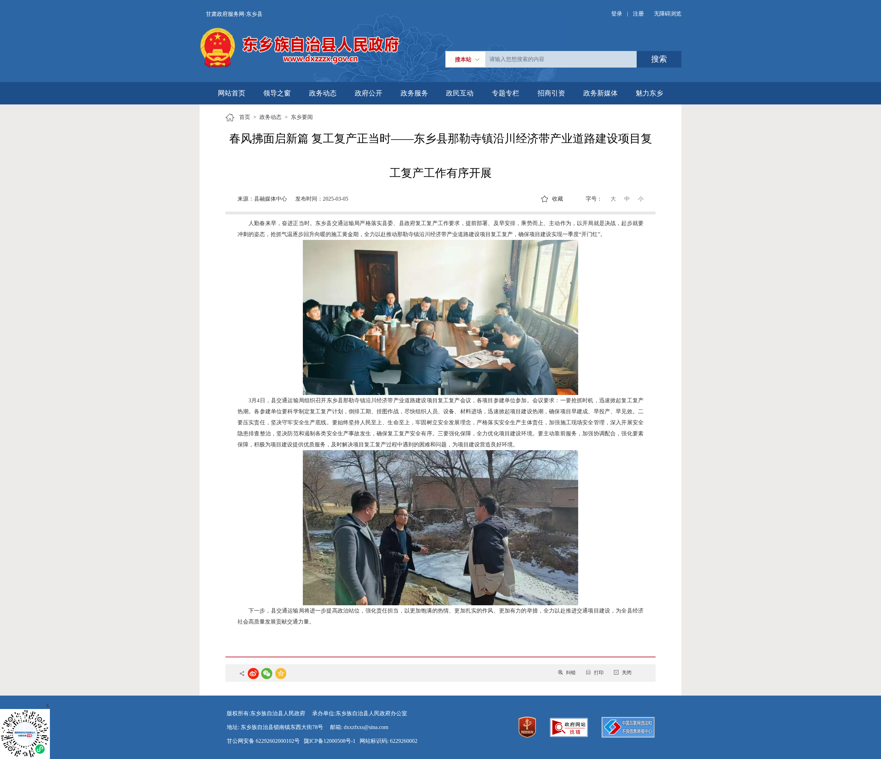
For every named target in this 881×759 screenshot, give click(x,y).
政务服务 (414, 93)
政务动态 (323, 93)
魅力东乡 (649, 93)
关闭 (626, 672)
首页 (244, 117)
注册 (638, 14)
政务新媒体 (600, 93)
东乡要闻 (302, 117)
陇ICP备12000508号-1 (329, 741)
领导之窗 (277, 93)
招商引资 (551, 93)
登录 (616, 14)
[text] (561, 59)
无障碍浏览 (667, 14)
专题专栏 (505, 93)
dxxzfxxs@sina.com (366, 727)
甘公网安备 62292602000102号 (263, 741)
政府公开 (368, 93)
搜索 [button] (659, 59)
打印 (599, 672)
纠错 (571, 672)
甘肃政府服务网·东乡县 (234, 14)
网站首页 (231, 93)
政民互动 (460, 93)
